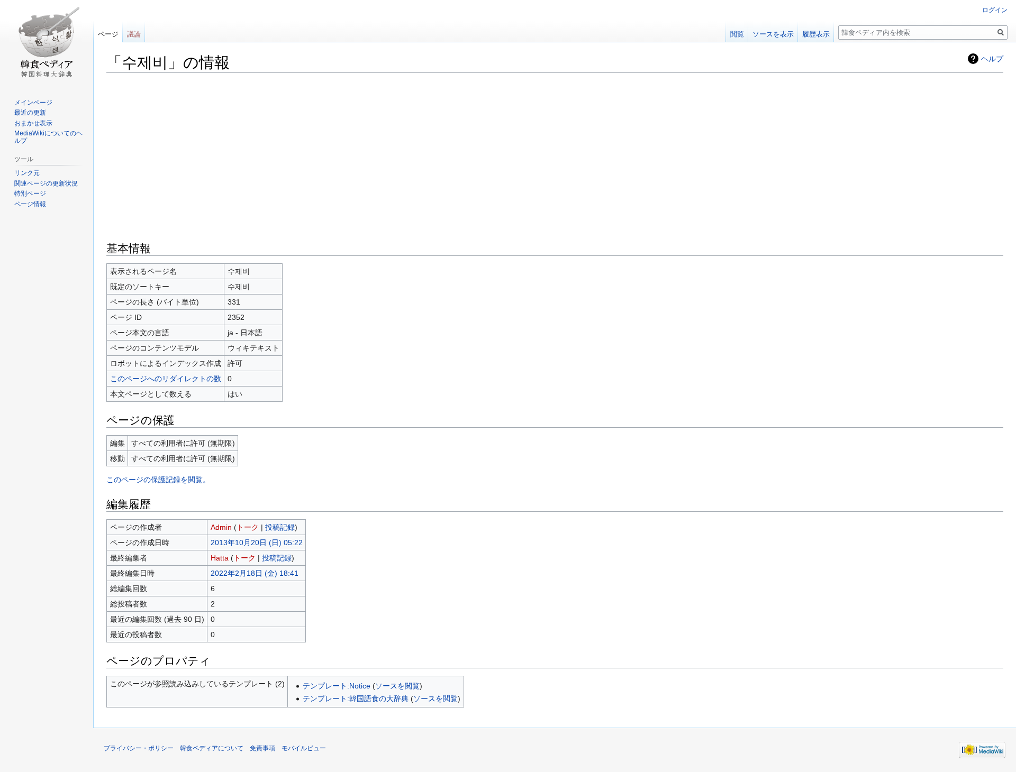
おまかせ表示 (33, 123)
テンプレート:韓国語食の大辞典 (356, 698)
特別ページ (30, 193)
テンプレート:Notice (336, 686)
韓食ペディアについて (211, 748)
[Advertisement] (555, 156)
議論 (134, 34)
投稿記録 (280, 527)
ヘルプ (992, 58)
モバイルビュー (304, 748)
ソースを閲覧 (397, 686)
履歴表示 (816, 34)
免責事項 (262, 748)
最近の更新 (30, 112)
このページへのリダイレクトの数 (165, 378)
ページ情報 (30, 204)
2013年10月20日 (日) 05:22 (257, 542)
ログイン (995, 10)
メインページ (33, 102)
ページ (108, 34)
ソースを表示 (773, 34)
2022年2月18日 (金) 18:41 (254, 573)
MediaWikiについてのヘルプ (48, 137)
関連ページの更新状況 (46, 183)
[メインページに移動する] (46, 42)
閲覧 (737, 34)
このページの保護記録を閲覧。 (158, 479)
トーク (248, 527)
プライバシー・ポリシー (139, 748)
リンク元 (27, 173)
